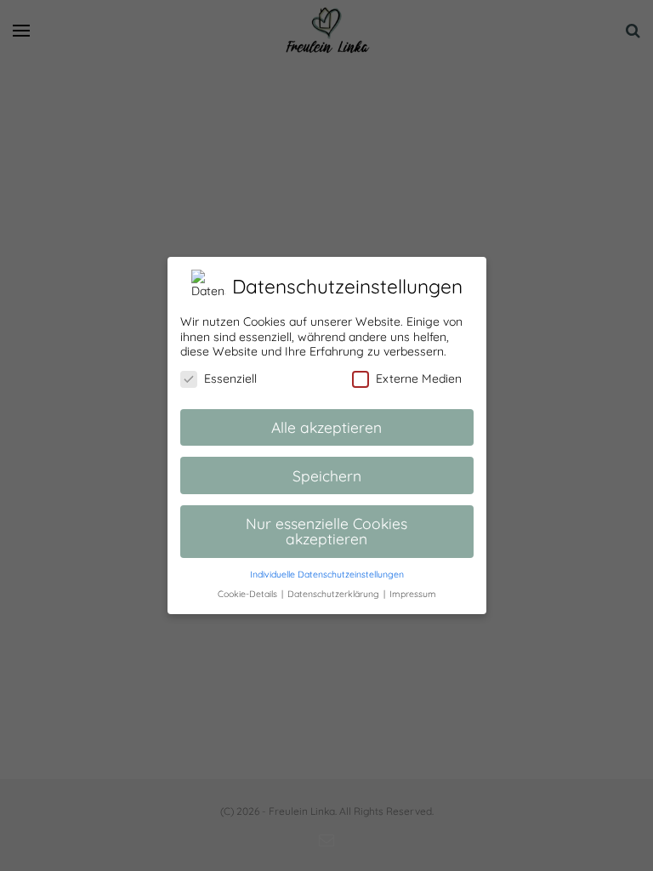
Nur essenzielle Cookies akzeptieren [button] (326, 531)
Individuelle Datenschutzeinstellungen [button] (327, 574)
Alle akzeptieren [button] (326, 427)
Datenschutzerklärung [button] (334, 594)
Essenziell (230, 378)
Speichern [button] (326, 475)
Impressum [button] (412, 594)
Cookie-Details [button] (249, 594)
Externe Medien (419, 378)
